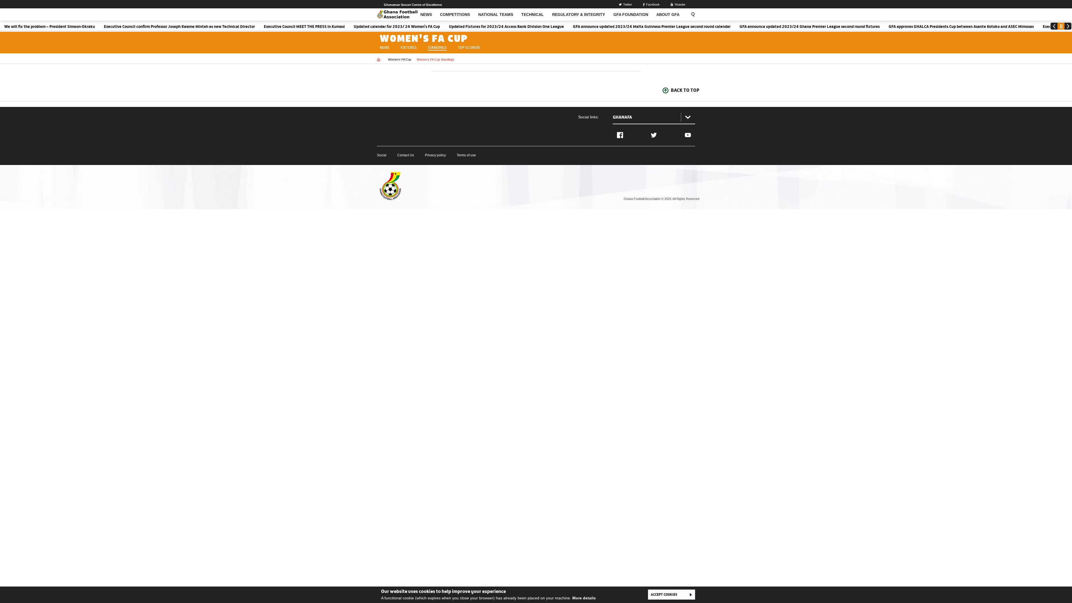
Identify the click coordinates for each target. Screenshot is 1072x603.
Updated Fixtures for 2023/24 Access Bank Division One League (489, 26)
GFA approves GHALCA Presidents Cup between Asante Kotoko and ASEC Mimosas (944, 26)
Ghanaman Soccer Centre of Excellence (413, 4)
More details (584, 598)
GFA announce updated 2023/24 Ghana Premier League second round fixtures (793, 26)
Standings (437, 47)
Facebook (653, 4)
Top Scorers (469, 47)
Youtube (679, 4)
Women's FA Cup (399, 59)
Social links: (588, 117)
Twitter (627, 4)
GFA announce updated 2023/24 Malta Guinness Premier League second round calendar (635, 26)
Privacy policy (435, 155)
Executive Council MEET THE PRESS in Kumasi (287, 26)
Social (381, 155)
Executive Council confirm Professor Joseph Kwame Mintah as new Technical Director (162, 26)
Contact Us (405, 155)
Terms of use (466, 155)
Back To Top (685, 90)
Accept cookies (664, 594)
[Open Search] (691, 14)
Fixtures (409, 47)
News (384, 47)
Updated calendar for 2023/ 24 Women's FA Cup (380, 26)
